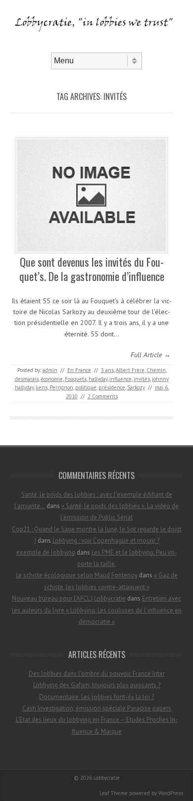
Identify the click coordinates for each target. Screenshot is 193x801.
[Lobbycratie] (96, 44)
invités (142, 379)
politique (85, 387)
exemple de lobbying (45, 552)
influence (120, 379)
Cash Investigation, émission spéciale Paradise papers (96, 708)
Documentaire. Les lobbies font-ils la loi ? (96, 697)
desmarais (27, 379)
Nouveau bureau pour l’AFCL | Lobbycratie (69, 598)
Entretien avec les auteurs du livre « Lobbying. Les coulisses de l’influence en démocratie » (97, 610)
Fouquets (76, 379)
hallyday (98, 379)
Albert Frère (130, 370)
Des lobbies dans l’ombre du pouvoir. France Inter (97, 673)
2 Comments (103, 396)
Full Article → (151, 354)
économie (52, 379)
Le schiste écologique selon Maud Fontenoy (77, 575)
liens (42, 387)
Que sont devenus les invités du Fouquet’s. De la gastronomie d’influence (91, 269)
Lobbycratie (107, 777)
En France (79, 370)
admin (50, 370)
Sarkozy (136, 387)
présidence (111, 387)
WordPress (170, 793)
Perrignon (61, 387)
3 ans (107, 370)
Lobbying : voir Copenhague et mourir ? (105, 540)
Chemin (156, 370)
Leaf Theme (113, 793)
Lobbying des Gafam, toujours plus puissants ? (96, 685)
